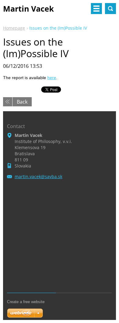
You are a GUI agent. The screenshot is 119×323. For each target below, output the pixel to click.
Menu (96, 8)
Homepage (14, 28)
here (51, 77)
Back (22, 101)
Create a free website (26, 301)
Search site (110, 8)
